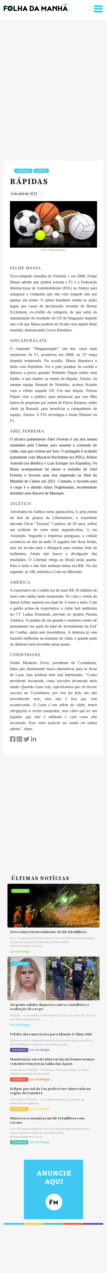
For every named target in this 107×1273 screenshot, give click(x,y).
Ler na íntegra (20, 951)
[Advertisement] (53, 88)
